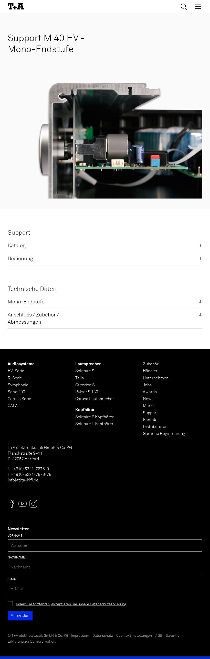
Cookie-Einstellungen (134, 636)
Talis (79, 378)
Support (150, 413)
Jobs (147, 385)
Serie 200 (16, 392)
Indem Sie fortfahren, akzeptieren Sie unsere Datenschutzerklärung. (71, 604)
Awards (150, 392)
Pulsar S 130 (86, 392)
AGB (158, 636)
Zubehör (151, 364)
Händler (150, 371)
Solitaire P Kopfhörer (94, 417)
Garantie (172, 636)
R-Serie (15, 378)
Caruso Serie (19, 399)
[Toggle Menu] (198, 6)
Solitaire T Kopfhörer (94, 424)
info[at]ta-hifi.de (23, 480)
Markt (148, 406)
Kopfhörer (84, 410)
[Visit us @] (12, 504)
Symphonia (18, 385)
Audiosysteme (21, 364)
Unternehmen (156, 378)
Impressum (80, 636)
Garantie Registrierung (164, 434)
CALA (13, 406)
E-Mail (13, 579)
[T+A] (16, 6)
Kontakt (150, 420)
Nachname (16, 557)
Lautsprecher (88, 364)
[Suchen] (184, 7)
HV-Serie (16, 371)
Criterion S (85, 385)
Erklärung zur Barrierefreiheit (32, 641)
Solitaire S (84, 371)
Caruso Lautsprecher (94, 399)
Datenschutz (102, 636)
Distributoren (155, 427)
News (148, 399)
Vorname (15, 535)
